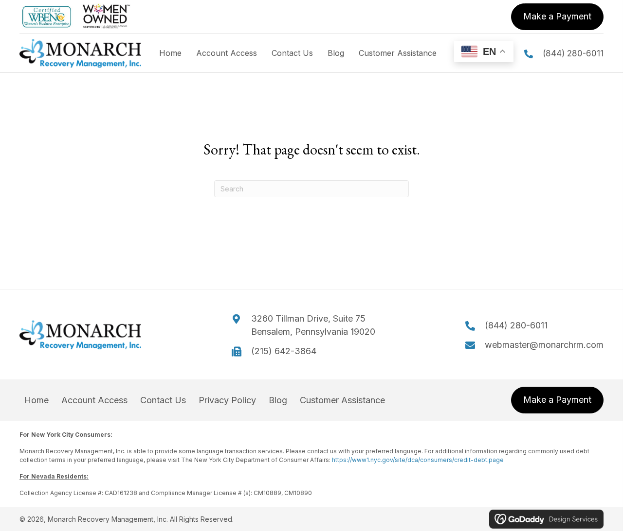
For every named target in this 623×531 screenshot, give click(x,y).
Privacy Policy (227, 400)
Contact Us (163, 400)
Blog (278, 400)
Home (36, 400)
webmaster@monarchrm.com (544, 345)
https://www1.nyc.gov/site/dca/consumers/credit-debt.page (418, 459)
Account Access (94, 400)
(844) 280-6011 (573, 53)
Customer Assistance (342, 400)
